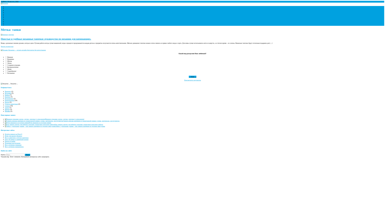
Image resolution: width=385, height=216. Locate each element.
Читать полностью (7, 46)
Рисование (11, 73)
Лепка (9, 63)
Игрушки (8, 9)
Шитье (9, 61)
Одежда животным (11, 104)
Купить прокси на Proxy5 (13, 134)
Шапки (7, 21)
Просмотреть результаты (192, 80)
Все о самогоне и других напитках (17, 138)
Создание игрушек (13, 65)
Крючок (7, 12)
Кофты (7, 10)
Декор (9, 69)
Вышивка (10, 59)
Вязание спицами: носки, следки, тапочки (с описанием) (64, 119)
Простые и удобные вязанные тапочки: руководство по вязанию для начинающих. (46, 39)
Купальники (9, 99)
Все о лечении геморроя (13, 145)
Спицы (7, 17)
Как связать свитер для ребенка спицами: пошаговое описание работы (79, 124)
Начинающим (9, 14)
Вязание (10, 57)
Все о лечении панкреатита (14, 147)
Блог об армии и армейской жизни (16, 139)
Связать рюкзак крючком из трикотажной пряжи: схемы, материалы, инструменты (91, 121)
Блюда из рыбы (10, 141)
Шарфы (7, 23)
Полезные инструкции (12, 143)
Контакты (8, 25)
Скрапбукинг (11, 71)
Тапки (7, 19)
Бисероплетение (12, 67)
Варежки (8, 7)
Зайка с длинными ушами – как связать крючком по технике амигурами (80, 126)
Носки (7, 16)
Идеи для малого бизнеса (13, 136)
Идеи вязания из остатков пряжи (40, 123)
